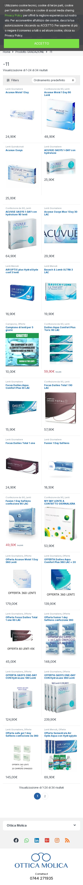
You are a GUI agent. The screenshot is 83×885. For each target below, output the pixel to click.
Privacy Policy (13, 15)
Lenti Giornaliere (14, 89)
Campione (11, 324)
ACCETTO (41, 43)
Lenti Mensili (12, 266)
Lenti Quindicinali (15, 146)
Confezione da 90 (54, 89)
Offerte (21, 324)
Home (6, 51)
